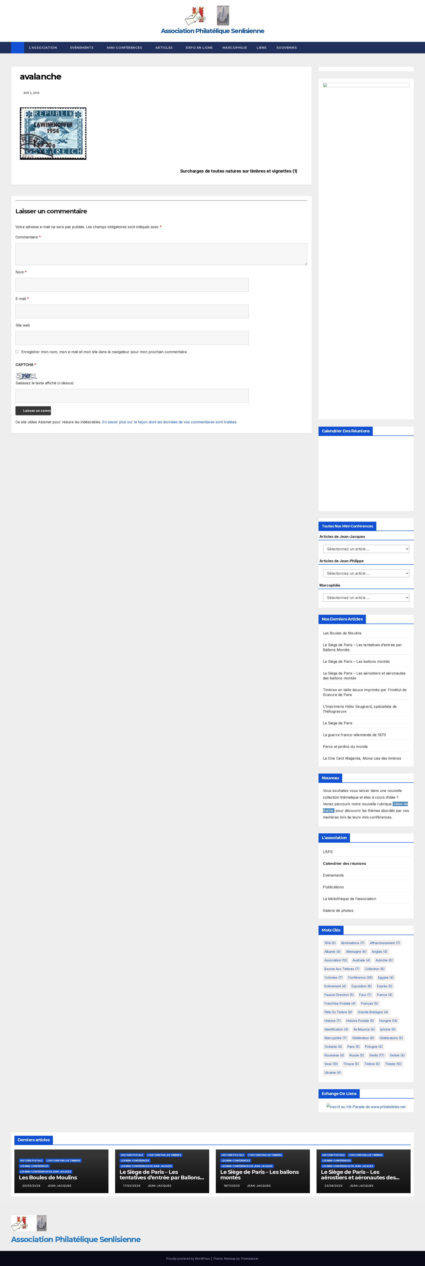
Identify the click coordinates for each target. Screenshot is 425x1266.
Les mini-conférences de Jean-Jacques (45, 1171)
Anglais (380, 951)
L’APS (328, 852)
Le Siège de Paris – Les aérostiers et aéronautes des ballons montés (358, 1177)
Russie (357, 1055)
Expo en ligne (199, 48)
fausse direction (339, 995)
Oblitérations (391, 1038)
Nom (21, 272)
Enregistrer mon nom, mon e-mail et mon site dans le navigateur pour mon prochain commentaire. (104, 352)
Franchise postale (340, 1003)
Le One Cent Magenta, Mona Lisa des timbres (362, 758)
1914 (330, 943)
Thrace (351, 1064)
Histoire (333, 1021)
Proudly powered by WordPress (188, 1258)
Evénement (335, 986)
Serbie (397, 1055)
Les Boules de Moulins (342, 633)
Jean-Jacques (59, 1185)
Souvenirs (286, 48)
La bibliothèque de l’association (349, 899)
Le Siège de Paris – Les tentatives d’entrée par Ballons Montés (160, 1177)
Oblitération (363, 1038)
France (384, 995)
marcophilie (336, 1038)
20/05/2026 (31, 1185)
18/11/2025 (232, 1185)
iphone (388, 1029)
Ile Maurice (364, 1029)
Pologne (374, 1046)
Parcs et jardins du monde (345, 746)
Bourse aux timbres (342, 969)
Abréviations (353, 943)
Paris (354, 1046)
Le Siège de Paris (337, 723)
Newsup (230, 1258)
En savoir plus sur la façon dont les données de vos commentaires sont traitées (169, 422)
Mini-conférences (125, 48)
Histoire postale (360, 1021)
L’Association (43, 48)
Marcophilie (234, 48)
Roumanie (334, 1055)
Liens (262, 48)
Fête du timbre (338, 1012)
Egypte (386, 977)
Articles (164, 48)
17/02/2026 (132, 1185)
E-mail (22, 298)
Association (336, 960)
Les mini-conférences (34, 1166)
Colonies (334, 977)
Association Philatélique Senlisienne (212, 31)
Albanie (333, 951)
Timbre (372, 1064)
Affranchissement (385, 943)
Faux (365, 995)
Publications (333, 887)
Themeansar (249, 1258)
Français (369, 1003)
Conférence (360, 977)
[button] (411, 47)
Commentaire (28, 237)
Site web (22, 325)
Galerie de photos (338, 910)
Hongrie (388, 1021)
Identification (336, 1029)
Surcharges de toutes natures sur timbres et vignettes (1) (238, 171)
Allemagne (356, 951)
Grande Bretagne (373, 1012)
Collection (375, 969)
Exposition (362, 986)
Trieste (393, 1064)
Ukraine (333, 1072)
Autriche (384, 960)
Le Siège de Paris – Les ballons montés (356, 661)
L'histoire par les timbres (63, 1160)
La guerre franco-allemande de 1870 (354, 735)
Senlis (376, 1055)
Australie (361, 960)
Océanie (333, 1046)
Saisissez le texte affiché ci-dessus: (44, 383)
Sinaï (331, 1064)
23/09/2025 (334, 1185)
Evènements (82, 48)
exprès (384, 986)
